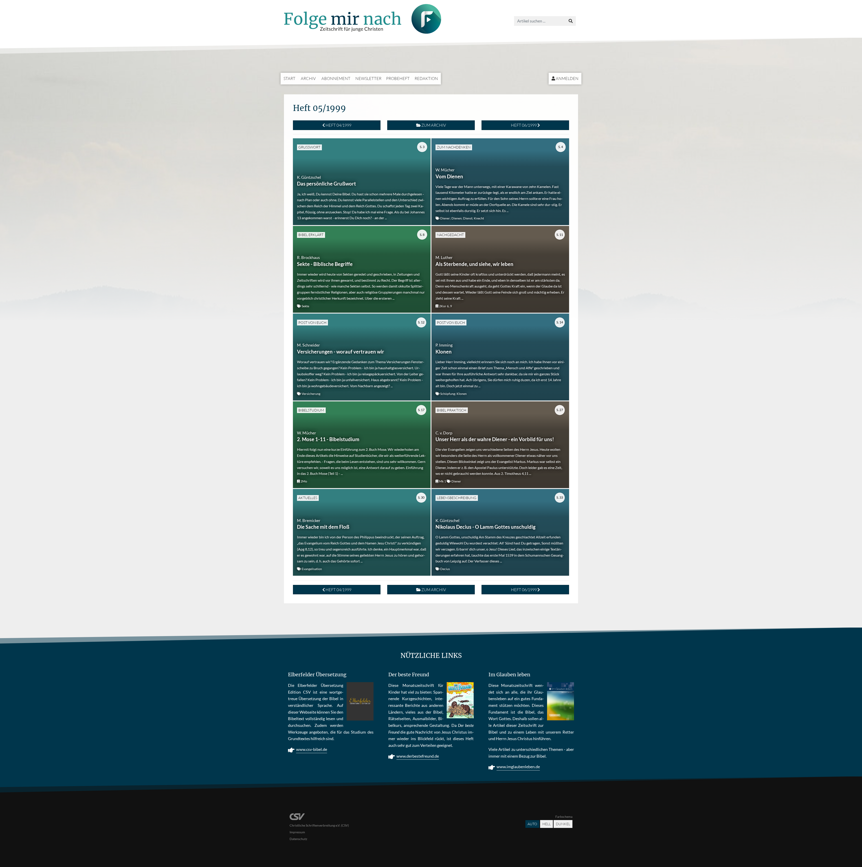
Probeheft (398, 78)
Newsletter (368, 78)
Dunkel (563, 824)
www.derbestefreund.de (417, 756)
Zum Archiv (433, 125)
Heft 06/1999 (524, 125)
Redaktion (426, 78)
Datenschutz (298, 839)
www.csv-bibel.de (311, 749)
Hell (546, 824)
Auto (532, 824)
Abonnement (335, 78)
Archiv (308, 78)
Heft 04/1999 (338, 125)
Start (289, 78)
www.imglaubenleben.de (518, 766)
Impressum (297, 832)
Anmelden (566, 78)
